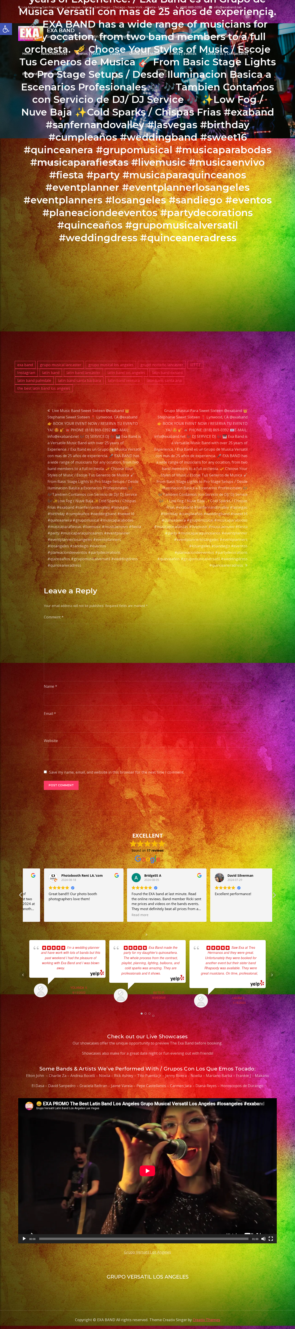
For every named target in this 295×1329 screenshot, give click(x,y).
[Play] (24, 1238)
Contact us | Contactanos (227, 53)
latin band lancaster (83, 372)
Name (50, 686)
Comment (54, 617)
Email (50, 713)
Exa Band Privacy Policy (41, 74)
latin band (50, 372)
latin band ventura (124, 380)
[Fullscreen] (270, 1238)
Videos (114, 53)
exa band (25, 364)
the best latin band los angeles (43, 388)
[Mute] (263, 1238)
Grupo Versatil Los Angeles (147, 1252)
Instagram (26, 372)
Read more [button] (99, 915)
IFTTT (195, 364)
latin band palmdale (34, 380)
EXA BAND (61, 30)
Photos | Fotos (88, 53)
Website (51, 740)
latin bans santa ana (164, 380)
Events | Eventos (182, 53)
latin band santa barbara (79, 380)
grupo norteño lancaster (161, 364)
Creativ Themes (206, 1319)
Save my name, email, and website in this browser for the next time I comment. (116, 772)
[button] (274, 896)
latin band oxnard (167, 372)
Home (27, 53)
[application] (147, 1170)
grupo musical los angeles (110, 364)
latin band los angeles (126, 372)
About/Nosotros (54, 53)
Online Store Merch (144, 53)
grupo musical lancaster (60, 364)
